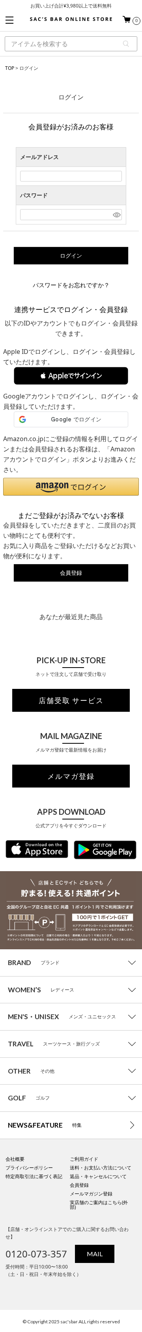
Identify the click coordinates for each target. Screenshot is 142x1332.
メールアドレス (39, 157)
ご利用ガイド (84, 1159)
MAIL (95, 1253)
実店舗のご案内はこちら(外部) (99, 1204)
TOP (9, 68)
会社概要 (15, 1159)
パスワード (34, 195)
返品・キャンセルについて (98, 1176)
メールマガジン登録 (91, 1194)
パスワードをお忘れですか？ (71, 285)
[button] (71, 376)
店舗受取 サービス (71, 700)
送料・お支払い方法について (100, 1168)
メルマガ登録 (71, 776)
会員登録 (79, 1185)
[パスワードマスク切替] (116, 215)
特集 (45, 1125)
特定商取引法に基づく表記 (34, 1176)
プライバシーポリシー (29, 1168)
